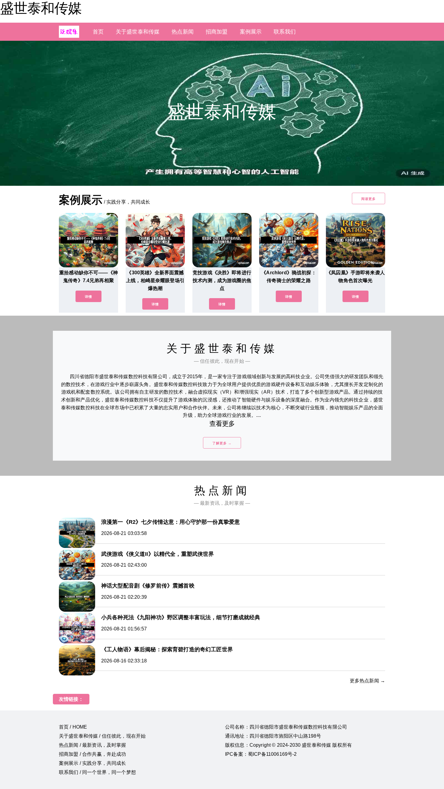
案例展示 (251, 32)
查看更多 (222, 423)
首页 (98, 32)
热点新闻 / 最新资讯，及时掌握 (92, 745)
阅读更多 (368, 199)
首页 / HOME (73, 726)
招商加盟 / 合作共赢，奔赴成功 (92, 754)
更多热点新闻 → (367, 680)
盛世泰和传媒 (41, 8)
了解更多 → (222, 443)
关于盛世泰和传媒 (137, 32)
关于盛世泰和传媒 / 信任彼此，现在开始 (102, 736)
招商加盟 (217, 32)
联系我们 (285, 32)
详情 (88, 296)
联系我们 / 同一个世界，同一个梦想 (97, 772)
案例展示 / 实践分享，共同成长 (92, 763)
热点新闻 (183, 32)
